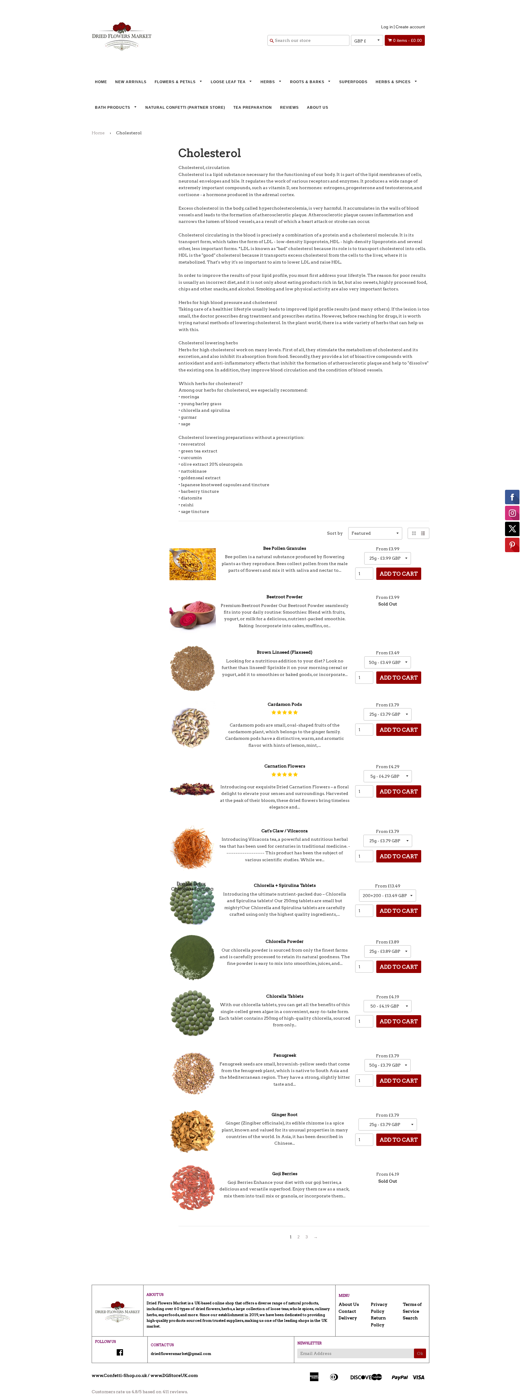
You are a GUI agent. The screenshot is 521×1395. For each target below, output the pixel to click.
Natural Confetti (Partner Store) (185, 107)
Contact (347, 1311)
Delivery (348, 1317)
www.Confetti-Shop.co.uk (119, 1375)
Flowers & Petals (176, 82)
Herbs (268, 82)
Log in (387, 26)
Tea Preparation (252, 107)
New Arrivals (131, 82)
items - (407, 40)
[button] (285, 712)
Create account (410, 26)
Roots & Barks (308, 82)
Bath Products (113, 107)
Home (101, 82)
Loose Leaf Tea (229, 82)
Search (410, 1317)
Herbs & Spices (394, 82)
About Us (317, 107)
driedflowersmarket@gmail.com (181, 1353)
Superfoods (353, 82)
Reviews (289, 107)
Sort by (335, 533)
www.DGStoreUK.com (174, 1375)
